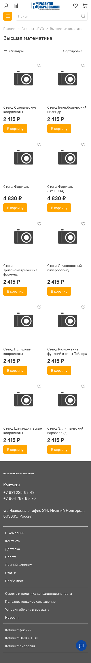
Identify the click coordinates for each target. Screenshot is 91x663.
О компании (14, 533)
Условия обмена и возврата (27, 609)
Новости (12, 617)
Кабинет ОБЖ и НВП (21, 638)
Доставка (12, 549)
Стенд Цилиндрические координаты (22, 430)
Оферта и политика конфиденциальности (38, 593)
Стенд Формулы (16, 186)
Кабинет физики (18, 630)
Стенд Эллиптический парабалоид (65, 430)
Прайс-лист (14, 581)
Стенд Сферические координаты (19, 109)
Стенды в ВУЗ (32, 28)
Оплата (11, 557)
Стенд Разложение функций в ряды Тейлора (67, 351)
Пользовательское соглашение (30, 601)
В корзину (15, 128)
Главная (9, 28)
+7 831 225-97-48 (19, 492)
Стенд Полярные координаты (17, 351)
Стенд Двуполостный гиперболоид (64, 267)
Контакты (12, 541)
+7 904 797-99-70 (19, 498)
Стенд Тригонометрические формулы (20, 270)
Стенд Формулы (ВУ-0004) (60, 188)
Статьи (10, 573)
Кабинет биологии (20, 646)
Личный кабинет (18, 565)
